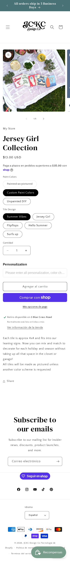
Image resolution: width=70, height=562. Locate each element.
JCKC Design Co (32, 543)
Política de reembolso (27, 548)
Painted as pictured (22, 184)
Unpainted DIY (17, 201)
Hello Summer (38, 225)
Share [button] (10, 381)
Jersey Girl (43, 216)
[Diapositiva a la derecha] (43, 118)
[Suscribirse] (57, 461)
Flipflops (12, 225)
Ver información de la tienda (25, 327)
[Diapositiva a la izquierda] (26, 118)
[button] (8, 27)
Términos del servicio (22, 553)
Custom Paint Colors (20, 192)
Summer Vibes (16, 216)
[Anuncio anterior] (7, 5)
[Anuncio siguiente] (63, 5)
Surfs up (12, 234)
